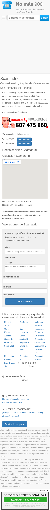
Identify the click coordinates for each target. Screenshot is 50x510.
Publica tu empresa (15, 424)
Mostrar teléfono (24, 139)
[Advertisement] (25, 47)
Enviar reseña (25, 301)
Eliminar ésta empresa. (12, 402)
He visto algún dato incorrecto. (15, 399)
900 (29, 4)
